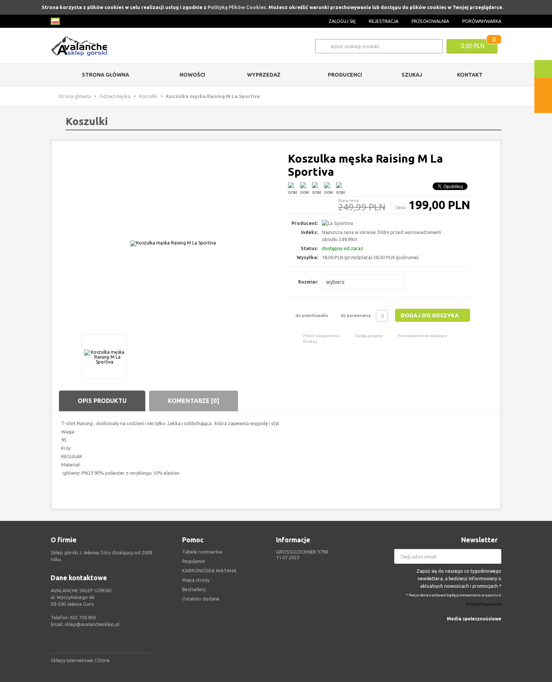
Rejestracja (383, 21)
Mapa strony (196, 579)
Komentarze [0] (193, 400)
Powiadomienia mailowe (422, 335)
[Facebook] (496, 629)
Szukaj (411, 75)
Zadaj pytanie (369, 335)
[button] (363, 282)
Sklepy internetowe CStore (80, 660)
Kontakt (470, 75)
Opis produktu (102, 400)
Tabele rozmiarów (202, 551)
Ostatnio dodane (200, 598)
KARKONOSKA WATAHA (209, 570)
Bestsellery (194, 589)
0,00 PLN (472, 45)
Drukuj (310, 341)
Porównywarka (481, 21)
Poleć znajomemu (321, 335)
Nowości (192, 75)
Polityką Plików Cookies (237, 7)
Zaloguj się (342, 21)
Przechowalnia (430, 21)
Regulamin (193, 561)
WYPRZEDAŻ (264, 75)
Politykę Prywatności (483, 604)
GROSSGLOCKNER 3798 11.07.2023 (302, 554)
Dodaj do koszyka (430, 315)
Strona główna (105, 75)
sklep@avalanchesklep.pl (92, 624)
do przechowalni (312, 315)
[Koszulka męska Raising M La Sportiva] (173, 243)
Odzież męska (115, 96)
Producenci (345, 75)
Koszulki (148, 96)
